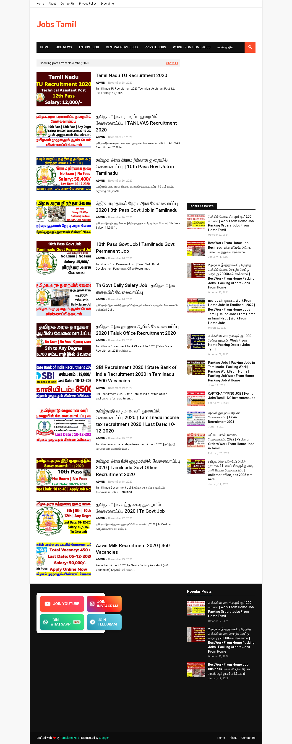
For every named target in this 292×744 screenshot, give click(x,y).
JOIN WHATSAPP (64, 622)
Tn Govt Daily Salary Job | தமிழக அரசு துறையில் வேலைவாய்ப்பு (135, 289)
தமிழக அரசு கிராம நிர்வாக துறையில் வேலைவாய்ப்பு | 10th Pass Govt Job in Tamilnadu (135, 166)
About (52, 3)
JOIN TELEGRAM (107, 622)
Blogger (104, 737)
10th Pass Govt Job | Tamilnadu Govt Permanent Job (135, 248)
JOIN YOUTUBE (66, 604)
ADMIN (100, 82)
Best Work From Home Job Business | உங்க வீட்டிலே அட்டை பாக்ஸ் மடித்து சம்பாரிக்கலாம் (229, 247)
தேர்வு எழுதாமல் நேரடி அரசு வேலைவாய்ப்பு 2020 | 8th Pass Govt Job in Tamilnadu (137, 207)
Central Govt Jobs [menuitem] (122, 47)
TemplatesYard (69, 737)
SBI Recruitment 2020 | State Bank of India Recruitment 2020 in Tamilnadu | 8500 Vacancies (136, 374)
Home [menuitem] (44, 47)
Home (40, 3)
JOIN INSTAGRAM (107, 604)
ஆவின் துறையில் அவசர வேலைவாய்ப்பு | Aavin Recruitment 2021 (224, 417)
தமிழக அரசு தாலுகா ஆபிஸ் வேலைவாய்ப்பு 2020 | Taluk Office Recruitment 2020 (137, 330)
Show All (172, 63)
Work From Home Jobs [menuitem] (192, 47)
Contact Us (67, 3)
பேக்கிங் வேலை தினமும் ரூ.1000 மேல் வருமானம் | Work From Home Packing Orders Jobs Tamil (229, 342)
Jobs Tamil (56, 24)
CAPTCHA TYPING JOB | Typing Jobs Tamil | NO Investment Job (231, 396)
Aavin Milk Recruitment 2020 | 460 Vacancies (133, 549)
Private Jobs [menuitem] (155, 47)
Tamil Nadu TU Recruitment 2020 (131, 75)
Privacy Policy (87, 3)
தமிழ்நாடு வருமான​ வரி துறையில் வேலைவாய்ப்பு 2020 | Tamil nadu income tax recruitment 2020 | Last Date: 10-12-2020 (137, 421)
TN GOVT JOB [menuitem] (89, 47)
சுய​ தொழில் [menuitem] (225, 47)
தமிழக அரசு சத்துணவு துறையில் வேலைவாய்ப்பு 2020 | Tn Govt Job (130, 508)
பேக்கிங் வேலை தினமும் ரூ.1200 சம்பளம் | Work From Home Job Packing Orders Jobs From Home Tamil (231, 223)
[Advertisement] (221, 127)
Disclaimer (108, 3)
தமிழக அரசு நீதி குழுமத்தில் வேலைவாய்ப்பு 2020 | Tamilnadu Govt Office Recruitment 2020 (138, 467)
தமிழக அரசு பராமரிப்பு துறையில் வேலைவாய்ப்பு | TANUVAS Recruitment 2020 (136, 123)
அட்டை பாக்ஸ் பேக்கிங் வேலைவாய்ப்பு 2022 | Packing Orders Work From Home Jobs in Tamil (231, 441)
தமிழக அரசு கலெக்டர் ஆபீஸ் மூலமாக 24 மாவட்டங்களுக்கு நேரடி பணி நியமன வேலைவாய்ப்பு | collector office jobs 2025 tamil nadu (231, 470)
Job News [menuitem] (64, 47)
